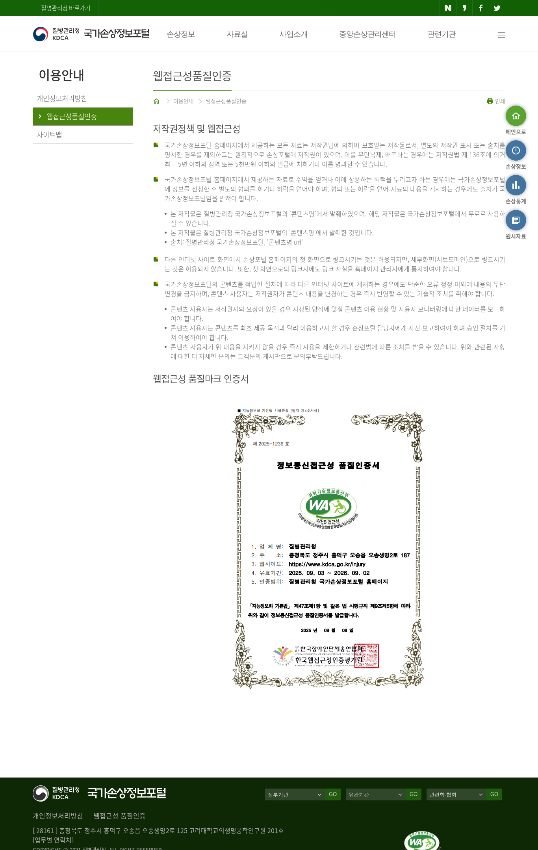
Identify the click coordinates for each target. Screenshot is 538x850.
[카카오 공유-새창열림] (464, 7)
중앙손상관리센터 (367, 34)
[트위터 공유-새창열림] (497, 7)
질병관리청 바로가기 (65, 8)
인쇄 (499, 101)
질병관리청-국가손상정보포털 (91, 34)
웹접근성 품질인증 (119, 815)
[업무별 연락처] (53, 839)
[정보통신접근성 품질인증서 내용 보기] (422, 836)
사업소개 (293, 34)
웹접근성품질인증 (226, 101)
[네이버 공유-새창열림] (448, 7)
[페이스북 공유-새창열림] (481, 7)
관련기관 (441, 34)
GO (333, 794)
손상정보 (181, 34)
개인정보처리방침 (58, 815)
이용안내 (183, 101)
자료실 (237, 34)
